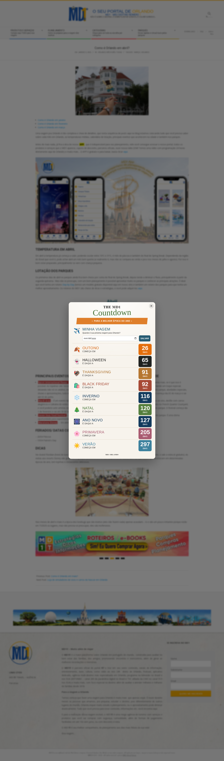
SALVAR (144, 338)
